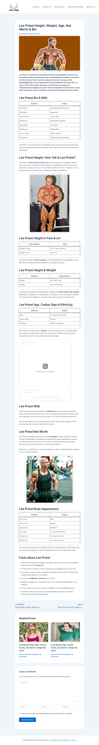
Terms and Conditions (75, 7)
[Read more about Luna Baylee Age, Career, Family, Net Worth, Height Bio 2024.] (65, 632)
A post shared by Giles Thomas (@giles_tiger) (45, 397)
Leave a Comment (25, 654)
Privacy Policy (59, 7)
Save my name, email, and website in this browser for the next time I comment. (47, 713)
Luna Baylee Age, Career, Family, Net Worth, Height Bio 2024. (64, 648)
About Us (36, 7)
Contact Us (47, 7)
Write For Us (91, 7)
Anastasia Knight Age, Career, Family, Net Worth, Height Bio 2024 (33, 648)
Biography (35, 654)
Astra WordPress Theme (67, 740)
